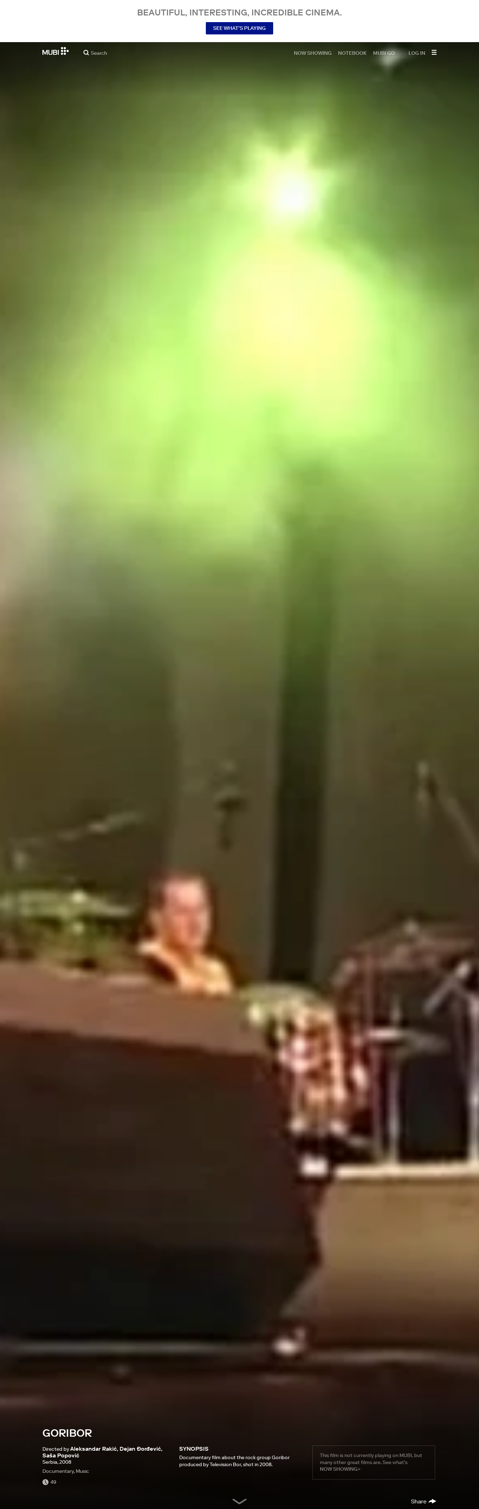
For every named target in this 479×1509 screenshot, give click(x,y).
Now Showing (313, 52)
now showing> (340, 1469)
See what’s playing (239, 28)
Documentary (58, 1471)
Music (82, 1471)
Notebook (352, 52)
